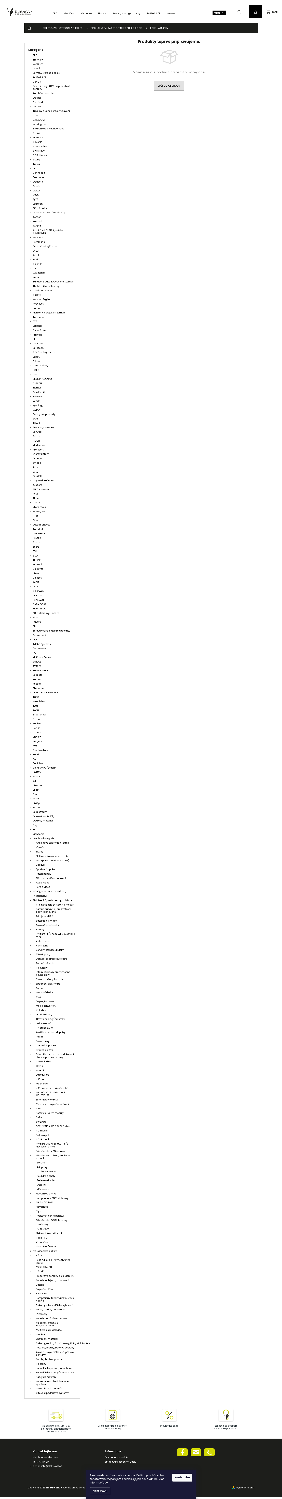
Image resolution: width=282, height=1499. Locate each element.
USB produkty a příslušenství (52, 1088)
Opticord (38, 181)
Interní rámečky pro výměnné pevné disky (53, 973)
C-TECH (37, 383)
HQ (34, 652)
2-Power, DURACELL (43, 427)
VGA (38, 997)
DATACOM (39, 120)
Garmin (37, 502)
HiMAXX (37, 772)
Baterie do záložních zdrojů (51, 1318)
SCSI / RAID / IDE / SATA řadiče (53, 1126)
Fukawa (37, 361)
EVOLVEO (38, 237)
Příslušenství (40, 895)
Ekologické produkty (44, 414)
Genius (37, 81)
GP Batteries (40, 155)
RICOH (36, 440)
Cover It (37, 142)
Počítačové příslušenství (50, 1215)
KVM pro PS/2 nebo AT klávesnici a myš (55, 935)
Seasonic (38, 564)
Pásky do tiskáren (46, 1377)
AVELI (35, 321)
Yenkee (37, 723)
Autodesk (38, 529)
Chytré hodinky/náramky (50, 1019)
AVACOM (38, 343)
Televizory (42, 967)
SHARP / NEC (40, 511)
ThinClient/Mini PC (46, 1246)
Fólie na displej (46, 1180)
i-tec (36, 515)
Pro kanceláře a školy (45, 1251)
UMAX (36, 573)
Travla (36, 164)
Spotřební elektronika (48, 983)
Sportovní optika (45, 869)
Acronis (37, 226)
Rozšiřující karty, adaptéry (50, 1032)
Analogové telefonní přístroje (52, 842)
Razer (36, 798)
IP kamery (41, 1314)
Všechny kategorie (43, 838)
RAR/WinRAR (39, 77)
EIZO (35, 555)
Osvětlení (41, 1334)
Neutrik (37, 538)
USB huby (41, 1079)
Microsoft (38, 449)
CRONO (37, 295)
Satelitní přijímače (46, 920)
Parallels (37, 476)
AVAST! (37, 666)
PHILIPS (36, 807)
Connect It (39, 172)
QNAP (36, 250)
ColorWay (38, 591)
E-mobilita (39, 701)
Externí (40, 1070)
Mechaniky (42, 1083)
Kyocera (37, 485)
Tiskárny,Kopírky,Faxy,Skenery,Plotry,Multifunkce (56, 1343)
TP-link (36, 560)
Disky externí (43, 1023)
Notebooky (42, 1224)
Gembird (38, 102)
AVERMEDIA (39, 533)
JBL (34, 781)
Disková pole (43, 1135)
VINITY (36, 789)
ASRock (37, 683)
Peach (36, 186)
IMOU (36, 710)
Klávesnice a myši (46, 1193)
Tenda (36, 754)
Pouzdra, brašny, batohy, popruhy (55, 1347)
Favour (36, 719)
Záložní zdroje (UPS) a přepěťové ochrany (51, 87)
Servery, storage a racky (46, 73)
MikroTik (37, 334)
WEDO (36, 409)
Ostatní (41, 1184)
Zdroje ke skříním (45, 916)
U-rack (36, 68)
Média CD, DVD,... (45, 1202)
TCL (35, 829)
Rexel (36, 255)
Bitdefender (39, 714)
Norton (36, 728)
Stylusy (41, 1162)
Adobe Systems (42, 644)
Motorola (38, 137)
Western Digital (41, 299)
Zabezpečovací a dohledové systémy (52, 1383)
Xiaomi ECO (39, 608)
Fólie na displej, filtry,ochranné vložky (53, 1261)
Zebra (36, 546)
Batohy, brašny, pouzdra (50, 1359)
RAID (38, 1108)
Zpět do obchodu (169, 85)
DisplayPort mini (45, 1001)
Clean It (37, 264)
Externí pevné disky (47, 1099)
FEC (35, 551)
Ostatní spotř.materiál (49, 1388)
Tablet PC (41, 1237)
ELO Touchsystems (44, 352)
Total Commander (43, 93)
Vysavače (41, 1293)
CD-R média (43, 1139)
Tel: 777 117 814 (41, 1462)
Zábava (37, 776)
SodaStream (40, 812)
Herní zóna (39, 242)
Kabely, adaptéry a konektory (49, 891)
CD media (42, 1130)
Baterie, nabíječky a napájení (52, 1280)
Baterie (40, 1284)
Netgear (37, 741)
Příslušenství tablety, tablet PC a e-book (54, 1157)
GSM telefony (40, 365)
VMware (37, 785)
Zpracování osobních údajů (120, 1462)
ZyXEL (36, 199)
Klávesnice (43, 1189)
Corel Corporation (43, 290)
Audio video (42, 882)
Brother (37, 97)
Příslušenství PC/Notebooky (51, 1220)
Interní (39, 1036)
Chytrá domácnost (44, 480)
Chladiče (41, 1010)
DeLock (37, 106)
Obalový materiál (43, 820)
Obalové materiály (43, 816)
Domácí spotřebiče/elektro (51, 958)
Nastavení (100, 1491)
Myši (38, 1211)
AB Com (37, 595)
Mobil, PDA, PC (44, 1267)
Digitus (36, 190)
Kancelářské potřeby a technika (54, 1368)
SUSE (35, 471)
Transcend (39, 317)
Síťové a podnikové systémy (52, 1393)
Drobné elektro (44, 1050)
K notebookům (44, 1028)
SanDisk (37, 431)
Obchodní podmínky (117, 1457)
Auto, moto (42, 941)
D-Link (36, 133)
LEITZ (35, 586)
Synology (38, 405)
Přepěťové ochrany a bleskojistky (55, 1276)
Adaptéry (42, 1167)
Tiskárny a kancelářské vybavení (51, 111)
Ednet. (36, 356)
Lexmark (37, 325)
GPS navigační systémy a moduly (55, 904)
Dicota (36, 520)
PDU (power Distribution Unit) (52, 860)
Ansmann (38, 177)
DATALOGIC (39, 604)
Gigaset (37, 577)
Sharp (36, 617)
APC (35, 55)
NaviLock (38, 221)
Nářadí (39, 1271)
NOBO (36, 370)
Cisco (36, 794)
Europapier (39, 273)
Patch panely (43, 873)
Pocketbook (39, 635)
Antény (40, 929)
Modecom (39, 445)
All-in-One (42, 1242)
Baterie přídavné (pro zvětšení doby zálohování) (53, 910)
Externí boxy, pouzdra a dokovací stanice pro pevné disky (55, 1056)
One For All (39, 392)
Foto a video (40, 146)
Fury (35, 825)
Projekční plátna (45, 1289)
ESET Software (41, 489)
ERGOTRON (39, 150)
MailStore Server (42, 657)
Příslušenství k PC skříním (50, 1151)
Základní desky (44, 992)
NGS (35, 745)
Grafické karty (44, 1014)
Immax (37, 679)
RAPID (36, 582)
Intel (35, 706)
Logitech (38, 203)
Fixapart (37, 542)
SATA (39, 1117)
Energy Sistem (41, 454)
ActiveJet (38, 303)
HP (34, 339)
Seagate (37, 675)
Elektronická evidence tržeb (48, 128)
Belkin (36, 259)
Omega (37, 458)
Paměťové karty (45, 963)
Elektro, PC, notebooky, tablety (52, 900)
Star (35, 626)
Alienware (38, 688)
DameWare (39, 648)
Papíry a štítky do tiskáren (51, 1309)
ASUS (35, 493)
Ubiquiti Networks (42, 379)
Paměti (40, 988)
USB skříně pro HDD (46, 1045)
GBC (35, 268)
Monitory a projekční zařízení (49, 312)
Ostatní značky (41, 524)
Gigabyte (38, 569)
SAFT (35, 418)
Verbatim (38, 64)
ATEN (35, 115)
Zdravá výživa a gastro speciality (51, 630)
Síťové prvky (40, 208)
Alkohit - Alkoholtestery (46, 286)
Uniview (37, 736)
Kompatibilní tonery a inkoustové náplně (55, 1299)
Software (41, 1121)
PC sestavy (42, 1229)
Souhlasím (182, 1477)
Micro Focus (39, 507)
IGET (35, 758)
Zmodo (37, 462)
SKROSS (37, 661)
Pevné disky (42, 1041)
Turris (36, 697)
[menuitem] (55, 13)
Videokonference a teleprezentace (47, 1324)
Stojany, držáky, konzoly (49, 979)
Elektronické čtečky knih (49, 1233)
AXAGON (37, 732)
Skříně (39, 1066)
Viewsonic (38, 834)
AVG (35, 374)
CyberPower (40, 330)
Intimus (37, 387)
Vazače (40, 847)
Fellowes (37, 396)
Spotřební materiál (47, 1339)
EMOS (36, 195)
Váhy (39, 1255)
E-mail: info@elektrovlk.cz (47, 1466)
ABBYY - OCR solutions (45, 692)
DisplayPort (42, 1074)
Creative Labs (40, 750)
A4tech (37, 217)
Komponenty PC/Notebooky (49, 212)
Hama (36, 308)
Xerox (36, 277)
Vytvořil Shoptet (245, 1487)
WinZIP (36, 401)
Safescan (38, 348)
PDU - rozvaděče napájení (51, 878)
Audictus (38, 763)
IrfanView (38, 59)
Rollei (36, 467)
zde (105, 1482)
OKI (35, 168)
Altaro (36, 498)
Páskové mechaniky (47, 925)
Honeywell (38, 600)
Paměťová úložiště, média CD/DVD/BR (48, 232)
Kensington (39, 124)
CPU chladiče (43, 1061)
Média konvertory (46, 1005)
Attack (36, 423)
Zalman (37, 436)
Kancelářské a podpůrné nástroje (55, 1372)
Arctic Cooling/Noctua (45, 246)
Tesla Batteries (41, 670)
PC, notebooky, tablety (46, 613)
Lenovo (37, 622)
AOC (35, 639)
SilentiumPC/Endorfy (44, 767)
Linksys (36, 803)
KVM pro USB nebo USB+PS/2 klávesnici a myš (52, 1145)
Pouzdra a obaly (46, 1176)
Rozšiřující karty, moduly (50, 1113)
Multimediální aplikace (49, 1330)
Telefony (41, 1363)
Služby (36, 159)
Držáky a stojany (46, 1171)
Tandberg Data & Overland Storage (53, 281)
